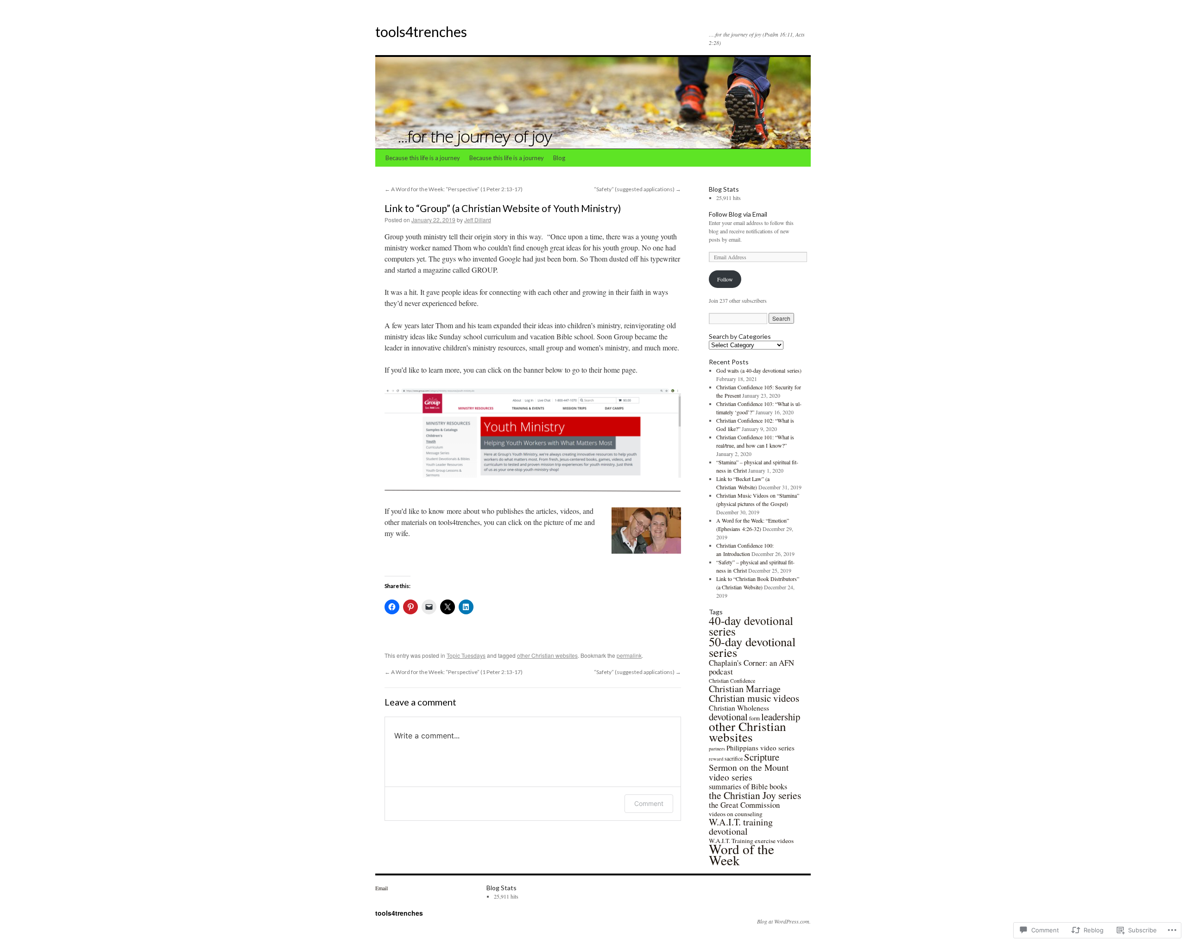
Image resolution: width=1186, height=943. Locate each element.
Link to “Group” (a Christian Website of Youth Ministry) (503, 208)
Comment (648, 803)
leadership (780, 716)
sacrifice (734, 758)
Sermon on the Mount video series (749, 772)
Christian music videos (754, 698)
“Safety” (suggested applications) (637, 189)
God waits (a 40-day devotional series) (758, 370)
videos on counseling (736, 814)
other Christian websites (547, 655)
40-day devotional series (751, 625)
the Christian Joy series (755, 795)
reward (716, 759)
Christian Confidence (732, 680)
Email (381, 888)
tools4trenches (421, 31)
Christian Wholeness (739, 707)
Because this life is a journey (422, 158)
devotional (728, 716)
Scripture (761, 756)
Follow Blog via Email (738, 214)
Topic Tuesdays (466, 655)
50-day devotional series (752, 646)
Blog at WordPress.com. (784, 921)
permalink (629, 655)
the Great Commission (744, 804)
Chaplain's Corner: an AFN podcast (751, 667)
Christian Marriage (745, 688)
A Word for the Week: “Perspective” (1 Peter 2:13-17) (454, 189)
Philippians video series (760, 747)
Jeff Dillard (477, 220)
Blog (559, 158)
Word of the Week (741, 854)
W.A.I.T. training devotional (741, 826)
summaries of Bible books (748, 786)
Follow (725, 279)
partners (717, 748)
